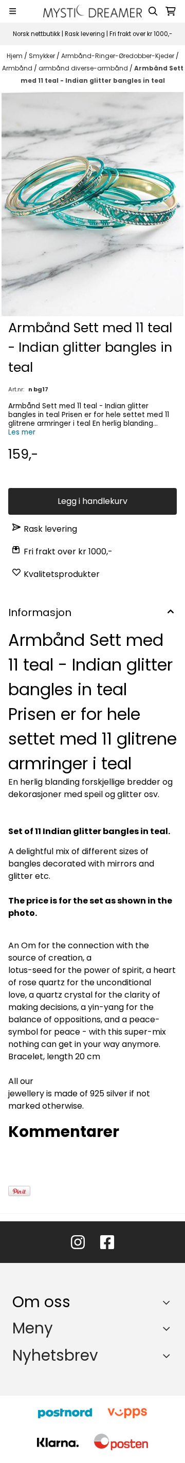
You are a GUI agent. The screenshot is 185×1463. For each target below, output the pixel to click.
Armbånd (18, 68)
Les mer (21, 432)
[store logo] (92, 11)
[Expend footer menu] (168, 1328)
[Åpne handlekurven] (170, 11)
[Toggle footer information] (168, 1302)
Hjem (15, 55)
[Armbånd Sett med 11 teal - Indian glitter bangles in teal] (92, 204)
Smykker (43, 55)
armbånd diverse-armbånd (84, 68)
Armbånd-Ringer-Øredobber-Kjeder (118, 55)
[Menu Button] (12, 11)
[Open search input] (153, 11)
